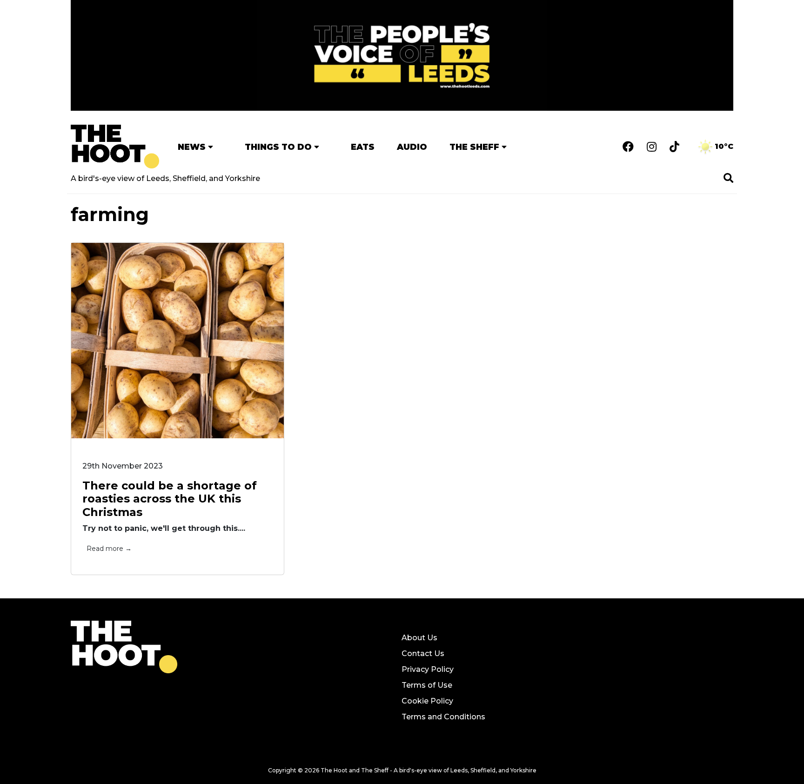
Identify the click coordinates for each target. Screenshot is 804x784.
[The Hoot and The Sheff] (115, 146)
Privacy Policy (428, 669)
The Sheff (474, 147)
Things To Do (278, 147)
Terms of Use (427, 685)
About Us (419, 637)
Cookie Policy (427, 701)
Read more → (109, 548)
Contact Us (423, 653)
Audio (412, 147)
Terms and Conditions (443, 716)
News (192, 147)
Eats (363, 147)
